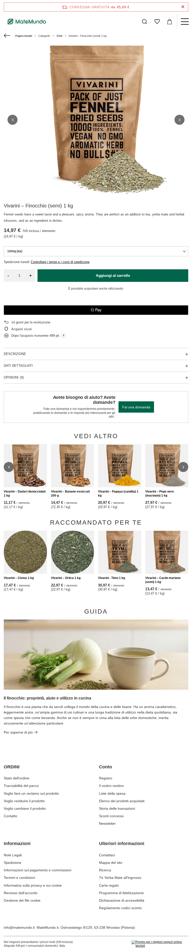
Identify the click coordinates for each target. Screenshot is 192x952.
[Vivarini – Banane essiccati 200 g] (72, 466)
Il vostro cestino (111, 786)
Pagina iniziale (23, 35)
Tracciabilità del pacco (21, 786)
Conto (105, 766)
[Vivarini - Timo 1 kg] (119, 552)
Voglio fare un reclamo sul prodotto (31, 793)
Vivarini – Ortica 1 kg (65, 578)
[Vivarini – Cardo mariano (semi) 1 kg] (166, 552)
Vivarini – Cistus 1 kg (19, 578)
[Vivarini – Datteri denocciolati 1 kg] (25, 466)
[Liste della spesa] (157, 21)
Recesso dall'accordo (21, 893)
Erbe (59, 35)
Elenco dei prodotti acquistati (121, 801)
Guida (96, 611)
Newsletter (107, 823)
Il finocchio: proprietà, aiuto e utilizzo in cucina (47, 698)
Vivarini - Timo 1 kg (111, 578)
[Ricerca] (144, 21)
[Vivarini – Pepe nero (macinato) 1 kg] (166, 466)
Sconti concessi (111, 816)
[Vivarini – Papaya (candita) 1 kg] (119, 466)
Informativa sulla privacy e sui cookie (33, 885)
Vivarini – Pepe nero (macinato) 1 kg (159, 493)
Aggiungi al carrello (113, 275)
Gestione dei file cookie (22, 900)
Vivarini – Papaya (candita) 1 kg (118, 493)
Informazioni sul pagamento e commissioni (37, 870)
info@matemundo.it (19, 927)
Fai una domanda (136, 407)
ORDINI (12, 766)
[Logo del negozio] (27, 22)
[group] (96, 120)
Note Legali (13, 855)
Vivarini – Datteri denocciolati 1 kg (25, 493)
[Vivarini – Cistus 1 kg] (25, 552)
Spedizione (12, 863)
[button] (13, 120)
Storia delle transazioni (117, 808)
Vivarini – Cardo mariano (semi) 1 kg (162, 580)
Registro (105, 778)
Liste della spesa (112, 793)
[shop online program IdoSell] (160, 944)
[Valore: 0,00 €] (169, 21)
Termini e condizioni (19, 878)
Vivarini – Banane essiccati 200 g (70, 493)
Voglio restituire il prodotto (24, 801)
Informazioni (17, 843)
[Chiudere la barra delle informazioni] (183, 7)
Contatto (10, 816)
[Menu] (184, 21)
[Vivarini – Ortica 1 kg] (72, 552)
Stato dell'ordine (16, 778)
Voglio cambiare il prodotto (25, 808)
